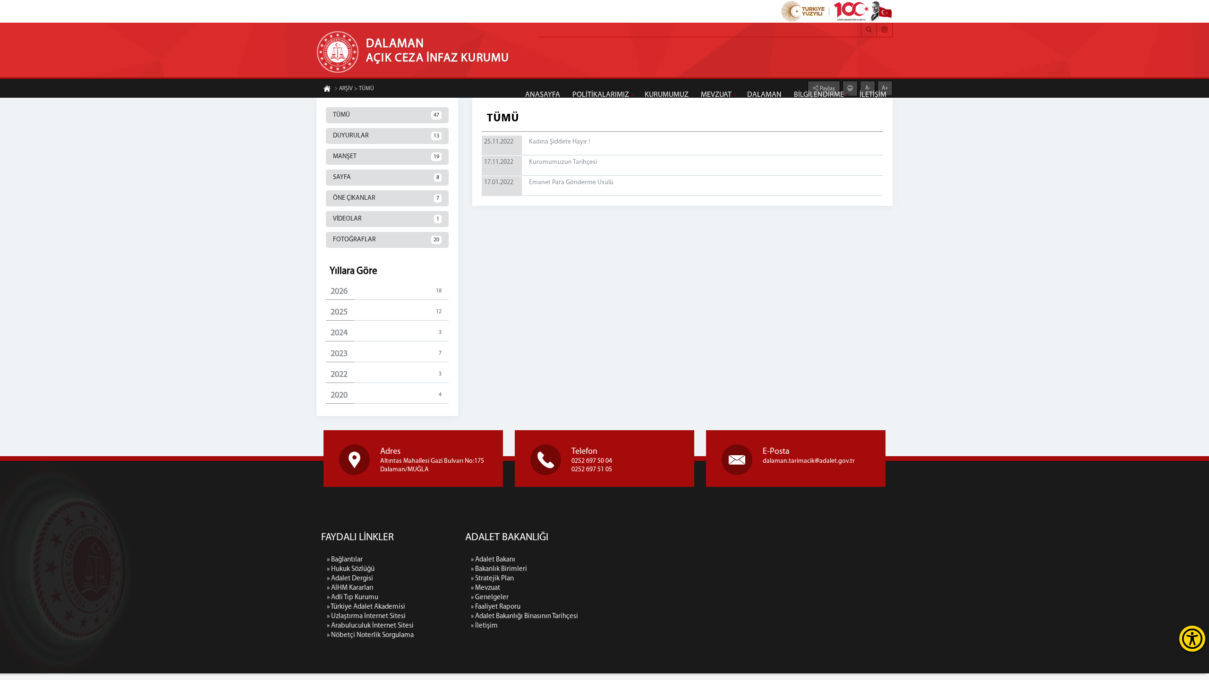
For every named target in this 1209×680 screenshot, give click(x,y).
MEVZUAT (716, 95)
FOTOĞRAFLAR (386, 239)
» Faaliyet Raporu (495, 607)
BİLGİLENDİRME (819, 95)
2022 (386, 375)
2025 (386, 312)
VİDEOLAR (386, 218)
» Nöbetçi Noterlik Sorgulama (370, 635)
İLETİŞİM (873, 95)
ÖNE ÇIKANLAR (386, 198)
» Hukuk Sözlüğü (351, 569)
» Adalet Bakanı (493, 559)
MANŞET (386, 156)
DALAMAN (764, 95)
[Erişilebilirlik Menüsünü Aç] (1192, 639)
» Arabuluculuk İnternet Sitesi (370, 625)
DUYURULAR (386, 135)
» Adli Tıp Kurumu (352, 597)
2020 (386, 395)
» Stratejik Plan (492, 578)
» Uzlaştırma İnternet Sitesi (366, 616)
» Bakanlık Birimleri (499, 569)
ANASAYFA (542, 95)
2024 (386, 333)
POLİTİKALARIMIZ (600, 95)
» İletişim (484, 625)
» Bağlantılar (345, 559)
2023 (386, 354)
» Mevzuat (485, 588)
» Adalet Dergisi (350, 578)
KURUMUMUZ (667, 95)
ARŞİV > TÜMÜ (356, 89)
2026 (386, 292)
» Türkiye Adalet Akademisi (366, 607)
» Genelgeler (490, 597)
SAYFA (386, 177)
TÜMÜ (386, 115)
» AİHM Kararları (350, 588)
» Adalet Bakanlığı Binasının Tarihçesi (524, 616)
